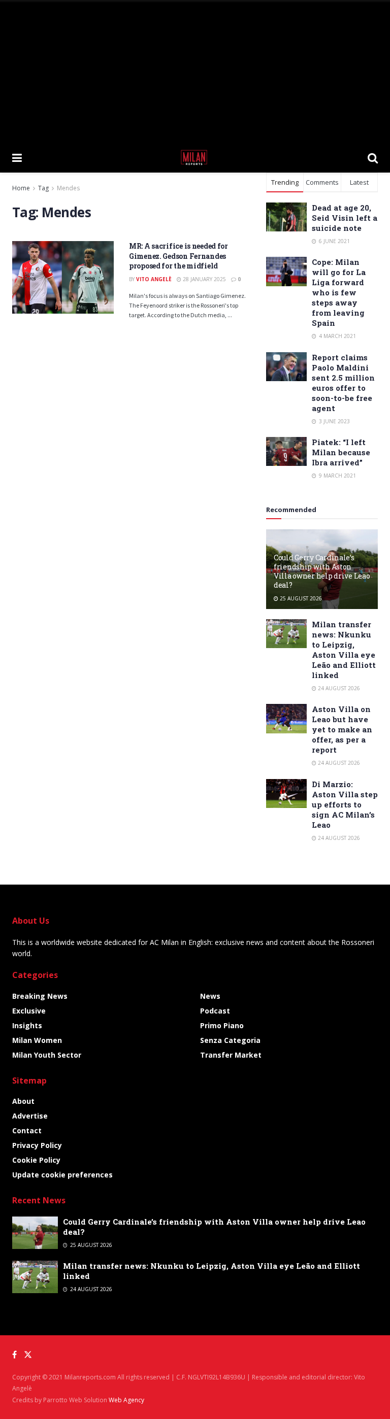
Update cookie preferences (62, 1174)
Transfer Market (231, 1055)
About (23, 1101)
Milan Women (37, 1040)
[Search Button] (373, 157)
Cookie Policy (36, 1160)
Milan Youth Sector (46, 1055)
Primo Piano (222, 1025)
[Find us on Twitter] (28, 1355)
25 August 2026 (300, 598)
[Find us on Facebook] (14, 1355)
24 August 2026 (338, 688)
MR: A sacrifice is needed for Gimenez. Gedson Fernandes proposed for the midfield (178, 256)
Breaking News (40, 996)
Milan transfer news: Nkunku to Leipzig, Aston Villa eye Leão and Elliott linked (344, 649)
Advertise (30, 1116)
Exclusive (29, 1011)
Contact (27, 1130)
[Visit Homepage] (195, 157)
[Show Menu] (17, 157)
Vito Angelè (154, 279)
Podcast (215, 1011)
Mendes (68, 188)
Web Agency (126, 1400)
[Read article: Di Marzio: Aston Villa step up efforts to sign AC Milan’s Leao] (286, 793)
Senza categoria (230, 1040)
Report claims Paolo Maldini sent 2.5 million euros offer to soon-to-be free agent (343, 382)
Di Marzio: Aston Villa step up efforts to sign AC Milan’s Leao (345, 804)
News (210, 996)
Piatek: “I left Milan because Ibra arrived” (341, 452)
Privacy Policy (37, 1145)
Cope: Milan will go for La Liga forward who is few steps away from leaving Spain (339, 292)
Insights (27, 1025)
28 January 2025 (203, 279)
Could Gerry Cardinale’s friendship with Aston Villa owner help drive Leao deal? (322, 571)
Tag (43, 188)
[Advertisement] (195, 71)
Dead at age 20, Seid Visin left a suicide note (344, 217)
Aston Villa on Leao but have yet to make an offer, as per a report (342, 729)
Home (21, 188)
